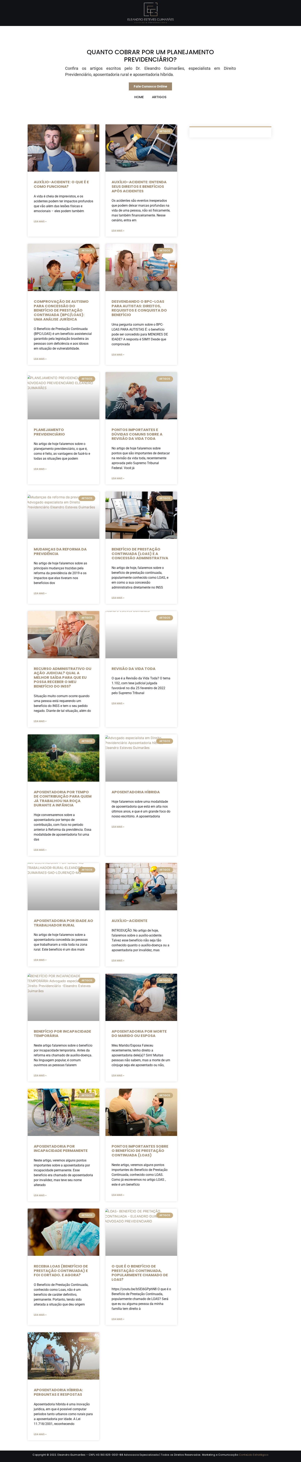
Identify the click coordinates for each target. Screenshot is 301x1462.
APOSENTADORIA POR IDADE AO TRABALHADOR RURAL (63, 923)
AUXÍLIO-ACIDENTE (129, 920)
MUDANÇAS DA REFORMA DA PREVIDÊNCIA (60, 551)
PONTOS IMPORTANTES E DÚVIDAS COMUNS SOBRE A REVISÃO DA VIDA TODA (137, 434)
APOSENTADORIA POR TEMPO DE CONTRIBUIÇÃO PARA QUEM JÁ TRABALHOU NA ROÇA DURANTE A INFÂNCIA (63, 798)
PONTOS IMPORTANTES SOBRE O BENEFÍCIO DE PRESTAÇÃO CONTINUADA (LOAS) (140, 1151)
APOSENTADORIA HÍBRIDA (136, 792)
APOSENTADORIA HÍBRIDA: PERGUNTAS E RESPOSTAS (58, 1392)
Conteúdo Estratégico (253, 1454)
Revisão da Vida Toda (133, 668)
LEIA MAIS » (40, 221)
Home (139, 97)
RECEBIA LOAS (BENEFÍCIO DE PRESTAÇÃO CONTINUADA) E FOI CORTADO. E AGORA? (61, 1270)
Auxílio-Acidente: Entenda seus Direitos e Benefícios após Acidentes (139, 186)
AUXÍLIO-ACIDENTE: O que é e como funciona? (61, 184)
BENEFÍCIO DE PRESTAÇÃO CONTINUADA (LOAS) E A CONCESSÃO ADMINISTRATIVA (140, 553)
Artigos (159, 97)
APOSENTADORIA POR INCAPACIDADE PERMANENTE (61, 1148)
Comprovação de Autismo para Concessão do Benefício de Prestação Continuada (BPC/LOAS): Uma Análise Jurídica (61, 310)
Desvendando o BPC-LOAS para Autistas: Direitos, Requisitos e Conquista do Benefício (139, 308)
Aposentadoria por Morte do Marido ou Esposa (139, 1033)
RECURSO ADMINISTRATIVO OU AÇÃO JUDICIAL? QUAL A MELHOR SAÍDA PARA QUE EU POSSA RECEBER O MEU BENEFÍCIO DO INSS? (62, 677)
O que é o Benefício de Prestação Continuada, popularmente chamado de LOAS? (140, 1273)
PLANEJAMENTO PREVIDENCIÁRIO (49, 432)
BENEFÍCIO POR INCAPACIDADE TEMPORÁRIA (62, 1033)
